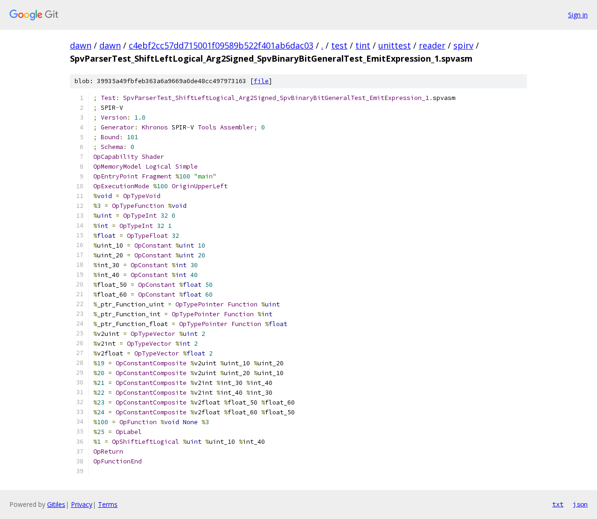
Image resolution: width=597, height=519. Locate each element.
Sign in (578, 14)
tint (362, 45)
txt (557, 504)
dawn (80, 45)
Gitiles (56, 504)
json (580, 504)
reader (432, 45)
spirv (463, 45)
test (339, 45)
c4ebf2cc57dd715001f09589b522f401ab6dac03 (221, 45)
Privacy (81, 504)
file (261, 81)
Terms (108, 504)
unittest (394, 45)
